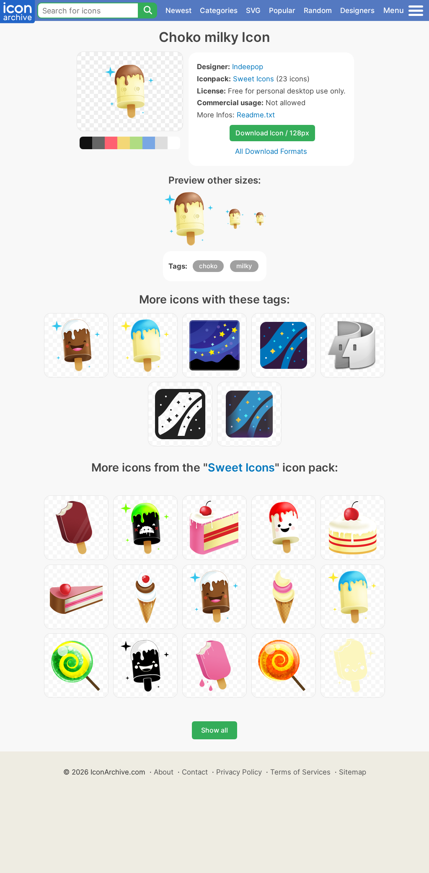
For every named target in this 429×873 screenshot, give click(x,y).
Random (318, 10)
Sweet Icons (253, 79)
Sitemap (352, 772)
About (163, 772)
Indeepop (247, 66)
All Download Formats (271, 151)
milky (244, 266)
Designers (357, 10)
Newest (178, 10)
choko (208, 266)
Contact (195, 772)
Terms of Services (300, 772)
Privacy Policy (239, 772)
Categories (219, 10)
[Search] (147, 10)
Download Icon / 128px (272, 133)
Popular (282, 10)
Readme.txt (256, 115)
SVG (253, 10)
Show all (214, 730)
